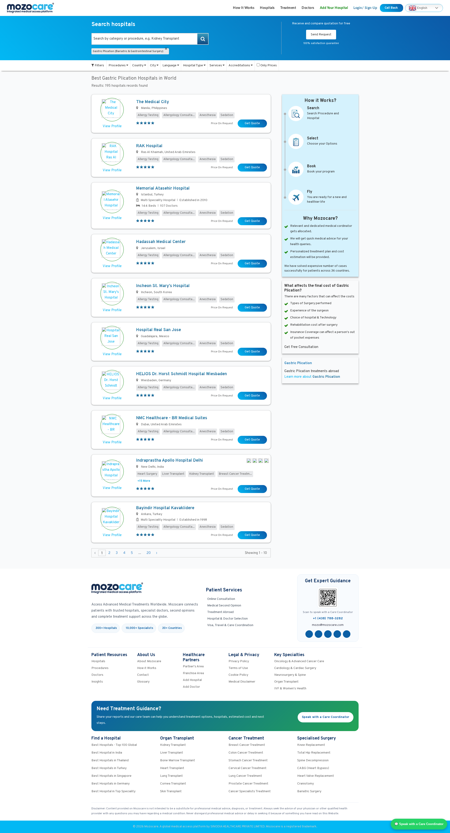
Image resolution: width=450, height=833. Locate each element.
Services (216, 65)
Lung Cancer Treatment (245, 776)
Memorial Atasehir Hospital (163, 188)
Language (169, 65)
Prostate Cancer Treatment (248, 784)
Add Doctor (191, 687)
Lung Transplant (171, 776)
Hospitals (267, 8)
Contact (143, 675)
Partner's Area (193, 667)
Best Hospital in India (106, 753)
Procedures (117, 65)
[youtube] (328, 634)
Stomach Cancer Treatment (248, 760)
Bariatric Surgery (309, 791)
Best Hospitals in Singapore (111, 776)
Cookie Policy (238, 675)
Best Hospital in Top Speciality (113, 791)
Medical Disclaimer (242, 682)
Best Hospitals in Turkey (109, 768)
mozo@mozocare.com (328, 625)
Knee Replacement (311, 745)
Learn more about (312, 377)
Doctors (308, 8)
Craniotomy (305, 784)
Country (138, 65)
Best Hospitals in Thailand (110, 760)
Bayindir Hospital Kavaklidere (165, 508)
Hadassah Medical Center (161, 242)
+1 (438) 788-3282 (328, 618)
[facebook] (309, 634)
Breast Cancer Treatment (247, 745)
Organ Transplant (286, 682)
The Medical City (152, 102)
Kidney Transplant (173, 745)
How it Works (243, 8)
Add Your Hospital (334, 8)
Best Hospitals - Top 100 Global (114, 745)
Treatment (288, 8)
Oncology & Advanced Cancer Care (299, 661)
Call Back (391, 8)
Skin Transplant (171, 791)
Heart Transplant (172, 768)
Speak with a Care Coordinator (325, 717)
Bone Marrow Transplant (177, 760)
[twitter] (318, 634)
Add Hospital (192, 680)
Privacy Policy (239, 661)
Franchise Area (193, 673)
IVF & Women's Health (290, 689)
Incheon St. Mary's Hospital (163, 286)
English (421, 8)
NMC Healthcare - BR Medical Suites (171, 418)
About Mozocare (149, 661)
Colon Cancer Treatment (246, 753)
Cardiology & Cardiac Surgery (295, 668)
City (153, 65)
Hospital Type (193, 65)
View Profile (112, 126)
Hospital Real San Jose (158, 330)
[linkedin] (337, 634)
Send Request (321, 35)
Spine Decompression (313, 760)
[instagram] (346, 634)
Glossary (143, 682)
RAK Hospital (149, 146)
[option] (150, 39)
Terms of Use (238, 668)
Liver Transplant (171, 753)
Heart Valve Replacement (315, 776)
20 (148, 553)
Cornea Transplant (173, 784)
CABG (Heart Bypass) (313, 768)
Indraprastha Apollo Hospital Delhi (169, 460)
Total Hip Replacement (313, 753)
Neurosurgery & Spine (290, 675)
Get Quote (252, 123)
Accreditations (240, 65)
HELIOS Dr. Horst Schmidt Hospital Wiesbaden (181, 374)
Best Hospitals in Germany (110, 784)
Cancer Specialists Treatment (250, 791)
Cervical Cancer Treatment (247, 768)
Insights (97, 682)
